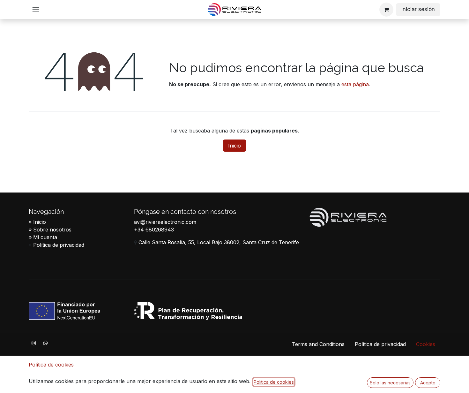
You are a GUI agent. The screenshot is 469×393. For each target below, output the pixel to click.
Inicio (234, 145)
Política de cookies (51, 364)
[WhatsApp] (46, 343)
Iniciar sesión (418, 9)
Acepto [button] (427, 382)
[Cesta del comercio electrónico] (386, 10)
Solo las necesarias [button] (390, 382)
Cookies (425, 344)
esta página (355, 84)
